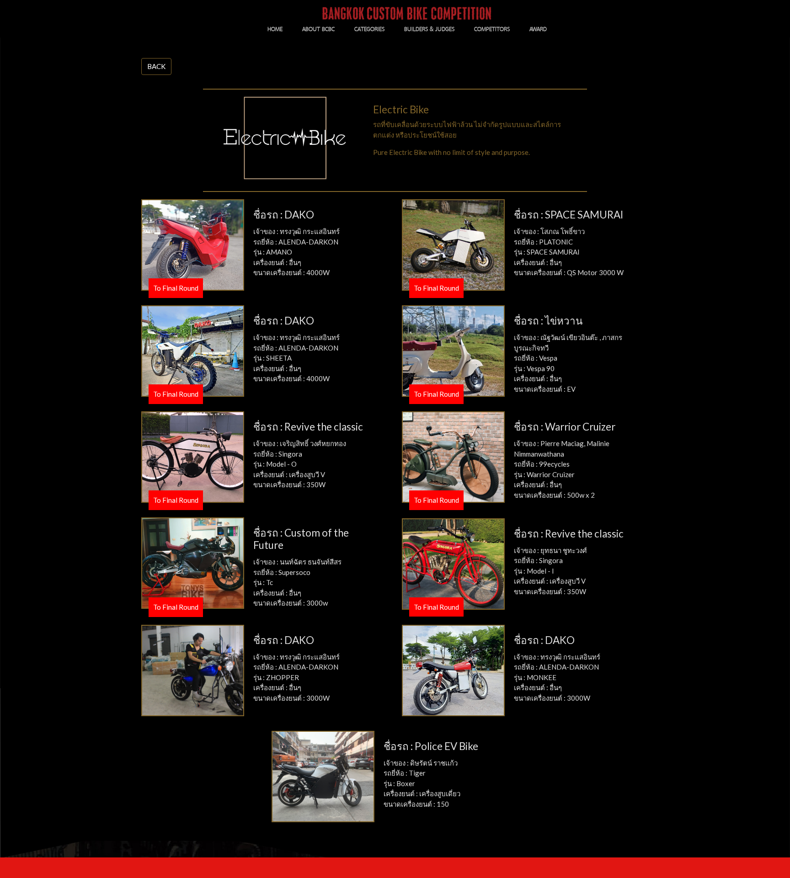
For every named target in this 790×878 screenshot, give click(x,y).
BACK (156, 66)
